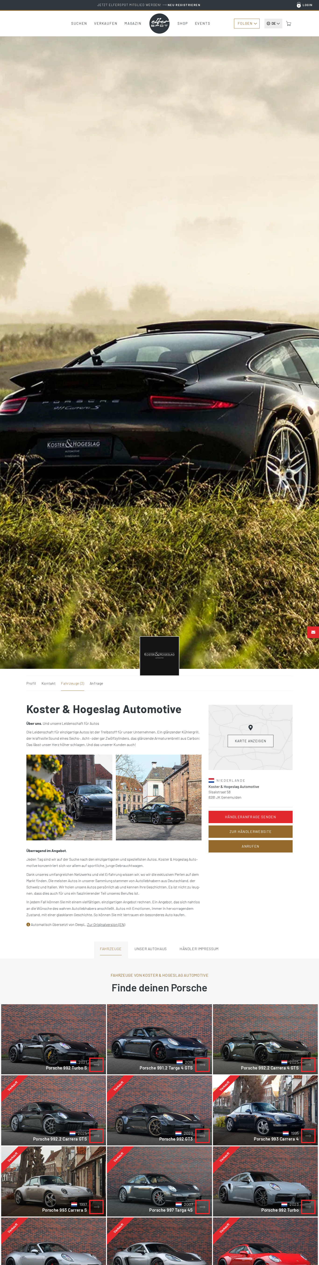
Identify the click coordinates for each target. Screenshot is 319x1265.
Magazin (133, 23)
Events (202, 23)
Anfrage (96, 683)
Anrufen (250, 846)
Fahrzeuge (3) (72, 683)
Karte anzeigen (250, 741)
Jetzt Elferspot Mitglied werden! (148, 5)
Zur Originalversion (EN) (106, 924)
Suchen (79, 23)
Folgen (245, 23)
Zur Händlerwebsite (251, 831)
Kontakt (49, 683)
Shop (182, 23)
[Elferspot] (159, 23)
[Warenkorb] (289, 23)
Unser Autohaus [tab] (151, 948)
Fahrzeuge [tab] (111, 948)
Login (308, 5)
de (273, 23)
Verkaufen (105, 23)
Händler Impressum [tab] (199, 948)
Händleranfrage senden (250, 817)
